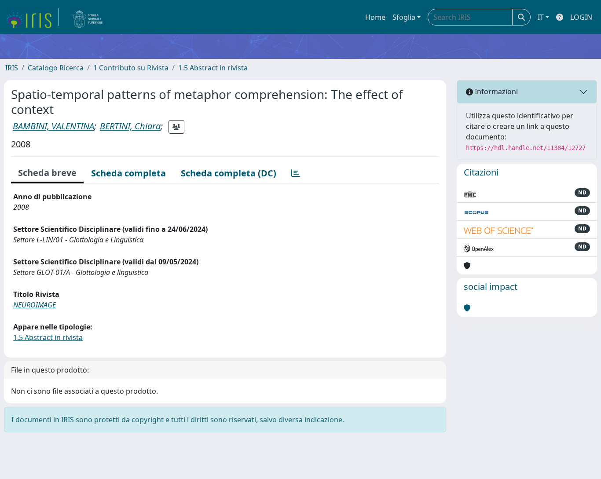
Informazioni (495, 91)
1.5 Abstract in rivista (213, 68)
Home (375, 17)
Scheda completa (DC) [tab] (228, 173)
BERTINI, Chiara (130, 126)
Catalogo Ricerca (56, 68)
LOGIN (581, 17)
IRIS (11, 68)
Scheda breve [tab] (47, 173)
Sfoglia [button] (403, 17)
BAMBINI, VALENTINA (53, 126)
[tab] (296, 173)
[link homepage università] (88, 17)
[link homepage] (32, 17)
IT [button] (541, 17)
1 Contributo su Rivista (131, 68)
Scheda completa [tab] (128, 173)
